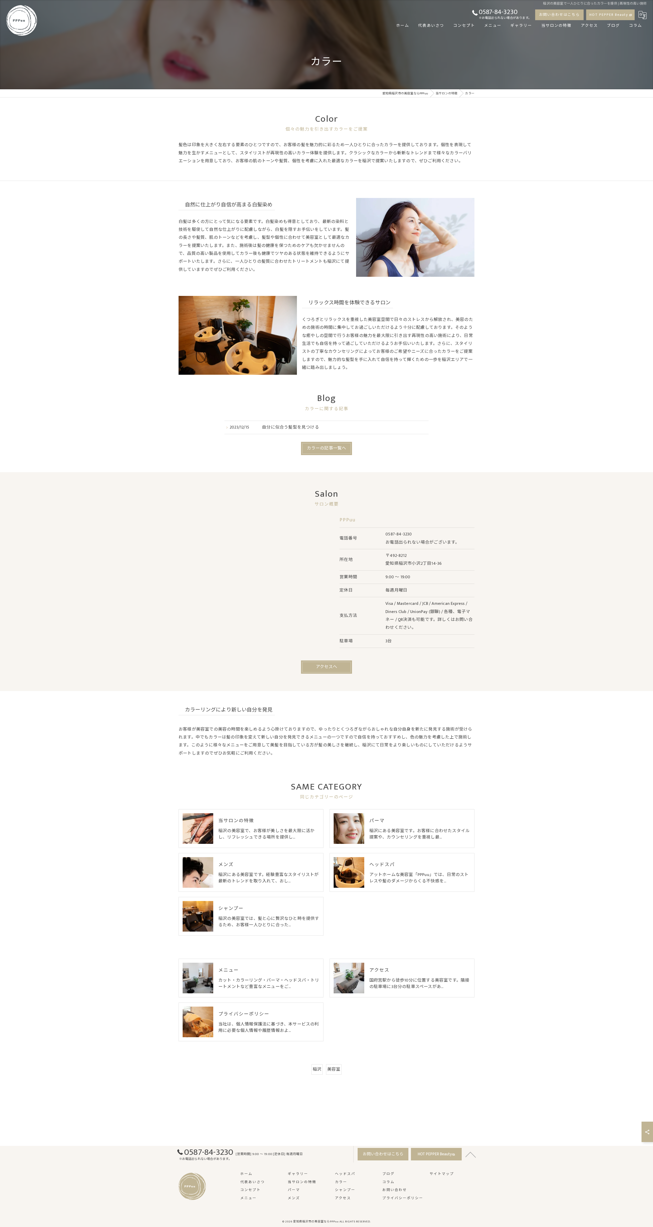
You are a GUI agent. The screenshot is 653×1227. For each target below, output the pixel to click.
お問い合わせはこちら (559, 15)
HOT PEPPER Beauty (608, 15)
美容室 (334, 1069)
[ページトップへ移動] (471, 1154)
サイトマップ (442, 1174)
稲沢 (317, 1069)
